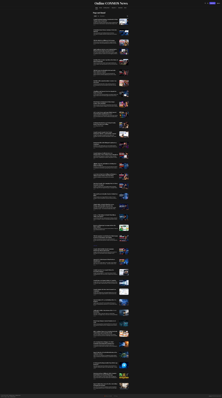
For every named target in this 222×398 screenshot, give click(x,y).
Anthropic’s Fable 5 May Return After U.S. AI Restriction (104, 311)
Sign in (218, 3)
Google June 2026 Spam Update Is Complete (104, 280)
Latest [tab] (95, 16)
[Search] (205, 3)
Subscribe (212, 3)
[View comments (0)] (102, 26)
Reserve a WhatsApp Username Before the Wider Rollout (104, 226)
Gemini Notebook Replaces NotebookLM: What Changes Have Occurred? (105, 20)
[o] (124, 51)
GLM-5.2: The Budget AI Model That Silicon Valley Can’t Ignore (104, 215)
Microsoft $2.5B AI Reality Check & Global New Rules (105, 194)
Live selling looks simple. (98, 125)
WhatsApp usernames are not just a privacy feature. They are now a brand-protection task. (105, 229)
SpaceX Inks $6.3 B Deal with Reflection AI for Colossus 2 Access (105, 353)
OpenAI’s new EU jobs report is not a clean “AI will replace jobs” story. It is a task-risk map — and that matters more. (104, 263)
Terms (8, 396)
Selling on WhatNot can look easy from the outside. (103, 177)
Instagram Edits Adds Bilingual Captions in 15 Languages (105, 143)
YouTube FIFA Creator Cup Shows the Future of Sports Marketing (105, 60)
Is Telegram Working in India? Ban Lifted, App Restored (105, 363)
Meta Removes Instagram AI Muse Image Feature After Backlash (104, 102)
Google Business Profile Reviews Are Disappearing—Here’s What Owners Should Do (105, 153)
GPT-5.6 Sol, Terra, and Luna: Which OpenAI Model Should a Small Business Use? (104, 113)
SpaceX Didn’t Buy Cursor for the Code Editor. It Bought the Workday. (105, 384)
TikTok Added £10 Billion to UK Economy (104, 40)
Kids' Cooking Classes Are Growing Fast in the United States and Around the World (105, 332)
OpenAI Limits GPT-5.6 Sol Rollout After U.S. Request (104, 300)
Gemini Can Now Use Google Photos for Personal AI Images (103, 270)
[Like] (94, 37)
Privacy (5, 396)
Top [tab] (98, 16)
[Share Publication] (208, 3)
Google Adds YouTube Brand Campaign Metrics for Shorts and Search (103, 249)
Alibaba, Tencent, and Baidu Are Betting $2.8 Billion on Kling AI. (104, 164)
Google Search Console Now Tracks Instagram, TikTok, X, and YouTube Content (104, 132)
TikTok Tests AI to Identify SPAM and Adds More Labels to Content (104, 71)
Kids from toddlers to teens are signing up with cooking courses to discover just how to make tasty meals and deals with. (105, 335)
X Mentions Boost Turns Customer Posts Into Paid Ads (105, 30)
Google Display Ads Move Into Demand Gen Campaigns (104, 290)
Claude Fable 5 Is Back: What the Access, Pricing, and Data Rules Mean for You (103, 205)
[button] (96, 7)
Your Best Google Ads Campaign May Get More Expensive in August (105, 184)
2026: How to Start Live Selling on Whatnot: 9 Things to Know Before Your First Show (104, 174)
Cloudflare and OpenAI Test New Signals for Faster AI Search (104, 92)
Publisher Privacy (12, 395)
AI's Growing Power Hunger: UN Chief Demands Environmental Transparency (103, 342)
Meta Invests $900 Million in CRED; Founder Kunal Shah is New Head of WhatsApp (104, 374)
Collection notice (12, 396)
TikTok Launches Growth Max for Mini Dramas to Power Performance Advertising (105, 236)
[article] (111, 23)
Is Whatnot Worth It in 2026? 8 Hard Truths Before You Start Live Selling (104, 123)
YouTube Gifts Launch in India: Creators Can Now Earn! (104, 81)
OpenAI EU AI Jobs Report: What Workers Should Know (104, 260)
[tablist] (99, 16)
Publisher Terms (17, 395)
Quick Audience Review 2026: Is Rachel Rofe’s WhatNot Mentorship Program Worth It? (105, 50)
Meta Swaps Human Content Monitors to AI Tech (104, 321)
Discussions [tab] (102, 16)
